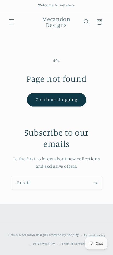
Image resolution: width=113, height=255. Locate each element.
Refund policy (94, 235)
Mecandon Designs (33, 235)
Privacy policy (44, 244)
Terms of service (72, 244)
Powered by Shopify (64, 235)
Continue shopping (57, 99)
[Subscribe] (95, 182)
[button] (11, 22)
